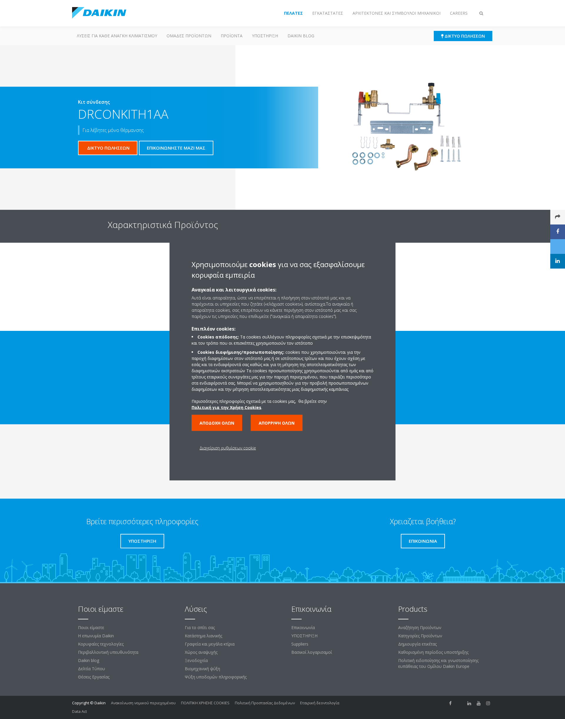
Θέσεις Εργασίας (93, 677)
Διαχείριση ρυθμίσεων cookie (228, 447)
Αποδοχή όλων (217, 422)
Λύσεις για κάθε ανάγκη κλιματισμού (117, 35)
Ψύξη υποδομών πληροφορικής (216, 677)
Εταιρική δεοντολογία (319, 702)
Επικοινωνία (303, 627)
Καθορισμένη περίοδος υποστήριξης (433, 652)
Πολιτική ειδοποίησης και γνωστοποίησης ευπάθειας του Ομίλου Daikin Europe (438, 663)
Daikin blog (301, 35)
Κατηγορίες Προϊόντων (420, 635)
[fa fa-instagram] (488, 703)
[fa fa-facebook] (450, 703)
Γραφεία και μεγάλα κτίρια (210, 644)
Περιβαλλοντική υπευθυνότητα (108, 652)
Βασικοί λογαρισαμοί (311, 652)
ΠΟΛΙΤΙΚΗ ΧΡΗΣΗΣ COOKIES (205, 702)
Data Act (79, 711)
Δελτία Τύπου (91, 668)
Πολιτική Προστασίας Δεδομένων (265, 702)
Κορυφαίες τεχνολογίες (101, 644)
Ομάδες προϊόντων (189, 35)
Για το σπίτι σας (200, 627)
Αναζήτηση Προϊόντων (419, 627)
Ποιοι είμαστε (91, 627)
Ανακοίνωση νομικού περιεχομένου (143, 702)
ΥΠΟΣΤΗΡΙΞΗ (265, 35)
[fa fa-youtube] (478, 703)
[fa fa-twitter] (460, 703)
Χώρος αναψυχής (201, 652)
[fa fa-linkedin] (469, 703)
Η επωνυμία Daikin (96, 635)
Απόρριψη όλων (277, 422)
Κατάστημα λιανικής (203, 635)
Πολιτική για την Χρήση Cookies (226, 407)
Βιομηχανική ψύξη (202, 668)
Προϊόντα (231, 35)
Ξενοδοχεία (196, 660)
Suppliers (299, 644)
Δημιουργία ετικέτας (417, 644)
